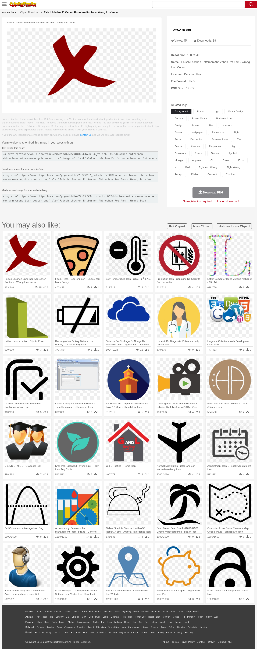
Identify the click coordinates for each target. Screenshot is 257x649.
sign (233, 146)
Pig (183, 617)
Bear (44, 617)
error (241, 160)
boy (146, 622)
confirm (230, 174)
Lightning (126, 611)
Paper (163, 627)
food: (29, 632)
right (236, 132)
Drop (188, 611)
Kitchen (134, 632)
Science (154, 627)
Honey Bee (140, 617)
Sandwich (101, 632)
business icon (224, 118)
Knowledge (133, 627)
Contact (201, 641)
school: (30, 627)
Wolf (216, 617)
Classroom (69, 627)
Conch (76, 611)
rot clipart (177, 226)
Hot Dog (189, 632)
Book (59, 627)
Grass (117, 611)
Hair (135, 622)
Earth (84, 611)
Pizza (152, 632)
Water (165, 611)
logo (216, 111)
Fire (91, 611)
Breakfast (39, 632)
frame (200, 111)
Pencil (91, 627)
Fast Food (76, 632)
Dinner (144, 632)
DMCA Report (182, 29)
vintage (179, 160)
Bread (169, 632)
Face (170, 622)
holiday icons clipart (234, 226)
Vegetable (124, 632)
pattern (195, 125)
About (166, 641)
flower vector (199, 118)
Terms (175, 641)
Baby (46, 622)
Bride (54, 622)
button (178, 146)
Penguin (191, 617)
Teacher (51, 627)
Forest (196, 611)
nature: (29, 611)
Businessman (83, 622)
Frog (130, 617)
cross (226, 160)
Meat (92, 632)
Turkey (208, 617)
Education (101, 627)
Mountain (155, 611)
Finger (178, 622)
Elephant (115, 617)
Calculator (193, 627)
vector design (236, 111)
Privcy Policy (188, 641)
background (181, 111)
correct (179, 118)
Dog (91, 617)
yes (239, 139)
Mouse (176, 617)
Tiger (200, 617)
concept (212, 174)
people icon (215, 146)
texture (215, 153)
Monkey (166, 617)
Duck (97, 617)
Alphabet (181, 627)
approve (196, 160)
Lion (158, 617)
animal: (29, 616)
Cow (84, 617)
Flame (98, 611)
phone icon (218, 132)
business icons (220, 139)
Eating (161, 632)
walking (118, 622)
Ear (103, 622)
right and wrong (208, 167)
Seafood (113, 632)
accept (178, 174)
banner (179, 132)
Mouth (162, 622)
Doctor (95, 622)
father (154, 622)
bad (187, 167)
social (178, 139)
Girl (140, 622)
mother (71, 622)
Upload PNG (225, 641)
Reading (81, 627)
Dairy (48, 632)
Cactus (67, 611)
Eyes (109, 622)
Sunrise (145, 611)
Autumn (48, 611)
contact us (85, 134)
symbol (232, 153)
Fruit (85, 632)
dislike (194, 174)
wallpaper (197, 132)
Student (40, 627)
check (198, 153)
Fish (124, 617)
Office (171, 627)
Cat (67, 617)
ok (212, 160)
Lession (204, 627)
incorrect (227, 125)
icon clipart (201, 226)
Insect (151, 617)
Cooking (178, 632)
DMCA (211, 641)
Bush (172, 611)
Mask (39, 622)
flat (211, 125)
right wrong (233, 167)
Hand (186, 622)
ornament (180, 153)
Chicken (76, 617)
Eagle (105, 617)
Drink (66, 632)
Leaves (57, 611)
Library (144, 627)
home (127, 622)
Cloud (181, 611)
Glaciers (108, 611)
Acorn (39, 611)
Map (124, 627)
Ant (38, 617)
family (62, 622)
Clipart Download (29, 12)
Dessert (57, 632)
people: (29, 622)
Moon (136, 611)
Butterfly (59, 617)
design (178, 125)
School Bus (113, 627)
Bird (51, 617)
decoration (196, 139)
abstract (195, 146)
